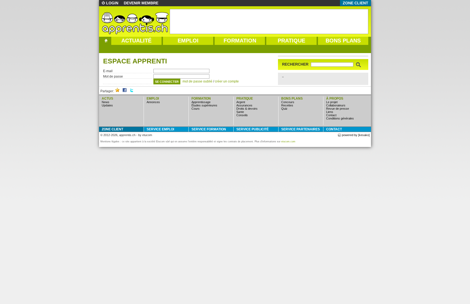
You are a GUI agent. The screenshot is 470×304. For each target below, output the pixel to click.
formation (240, 41)
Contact (331, 115)
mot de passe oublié (197, 81)
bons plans (343, 41)
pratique (291, 41)
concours (287, 102)
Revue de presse (337, 108)
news (105, 102)
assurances (244, 105)
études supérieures (204, 105)
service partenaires (300, 129)
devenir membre (141, 3)
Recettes (287, 105)
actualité (136, 41)
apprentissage (201, 102)
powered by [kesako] (356, 135)
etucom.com (288, 141)
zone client (355, 3)
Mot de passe (113, 76)
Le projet (332, 102)
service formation (208, 129)
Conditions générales (340, 118)
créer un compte (227, 81)
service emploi (160, 129)
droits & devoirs (247, 108)
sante (240, 111)
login (112, 3)
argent (240, 102)
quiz (284, 108)
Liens (329, 111)
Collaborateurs (335, 105)
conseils (242, 115)
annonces (153, 102)
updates (107, 105)
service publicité (252, 129)
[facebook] (124, 91)
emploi (188, 41)
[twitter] (131, 91)
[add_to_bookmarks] (117, 91)
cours (195, 108)
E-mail (108, 71)
